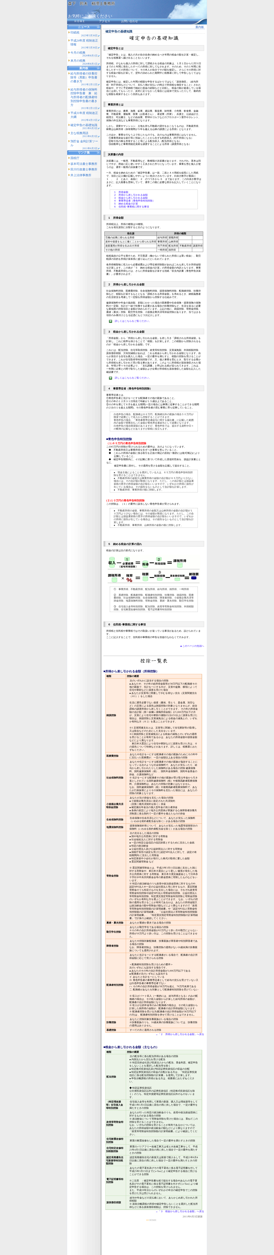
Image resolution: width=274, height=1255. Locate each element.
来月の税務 (83, 62)
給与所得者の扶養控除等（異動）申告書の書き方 (83, 79)
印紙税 (83, 34)
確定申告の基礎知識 (83, 126)
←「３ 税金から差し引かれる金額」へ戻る (180, 1211)
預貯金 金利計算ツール (84, 145)
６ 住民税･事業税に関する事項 (131, 206)
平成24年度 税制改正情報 (84, 44)
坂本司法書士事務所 (83, 163)
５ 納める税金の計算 (126, 203)
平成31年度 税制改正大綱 (84, 116)
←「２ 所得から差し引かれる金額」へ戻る (180, 1034)
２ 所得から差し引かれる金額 (131, 194)
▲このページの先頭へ (192, 646)
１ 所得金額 (121, 192)
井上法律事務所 (80, 175)
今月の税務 (83, 54)
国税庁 (74, 158)
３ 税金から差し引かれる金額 (131, 197)
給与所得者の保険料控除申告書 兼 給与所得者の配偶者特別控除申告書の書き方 (83, 99)
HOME (152, 1220)
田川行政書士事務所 (83, 169)
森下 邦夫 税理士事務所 (91, 3)
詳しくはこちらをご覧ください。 (133, 321)
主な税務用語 (83, 134)
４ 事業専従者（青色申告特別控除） (134, 200)
